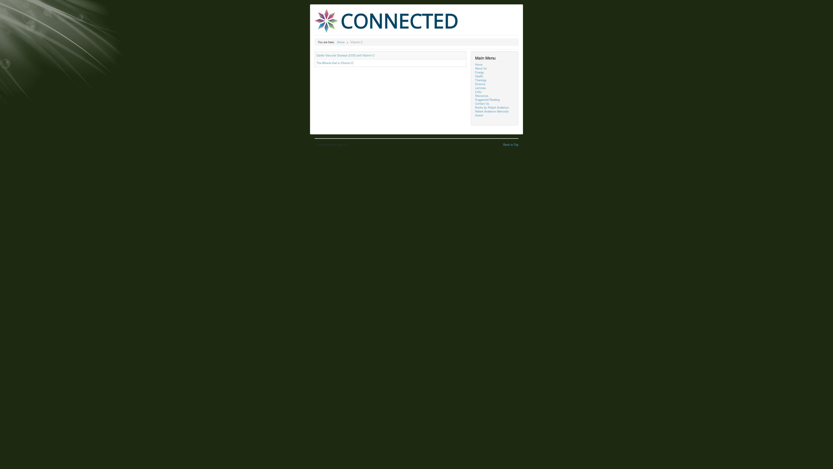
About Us (481, 68)
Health (479, 76)
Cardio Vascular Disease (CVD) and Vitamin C (345, 55)
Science (480, 84)
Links (478, 92)
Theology (481, 80)
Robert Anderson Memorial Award (491, 113)
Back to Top (510, 144)
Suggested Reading (487, 100)
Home (478, 64)
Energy (479, 72)
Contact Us (482, 104)
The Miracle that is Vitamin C (334, 63)
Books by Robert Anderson (492, 107)
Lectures (480, 88)
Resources (482, 96)
